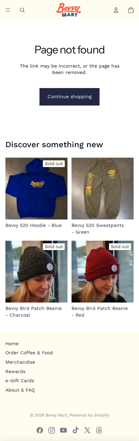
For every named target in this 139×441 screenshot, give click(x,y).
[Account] (116, 10)
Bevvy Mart (56, 415)
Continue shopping (69, 96)
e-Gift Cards (19, 380)
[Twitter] (87, 430)
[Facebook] (40, 430)
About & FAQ (20, 390)
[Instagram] (52, 430)
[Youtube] (63, 430)
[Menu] (8, 10)
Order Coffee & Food (29, 352)
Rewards (15, 371)
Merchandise (20, 362)
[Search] (22, 10)
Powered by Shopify (89, 415)
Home (12, 343)
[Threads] (99, 430)
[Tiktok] (76, 430)
